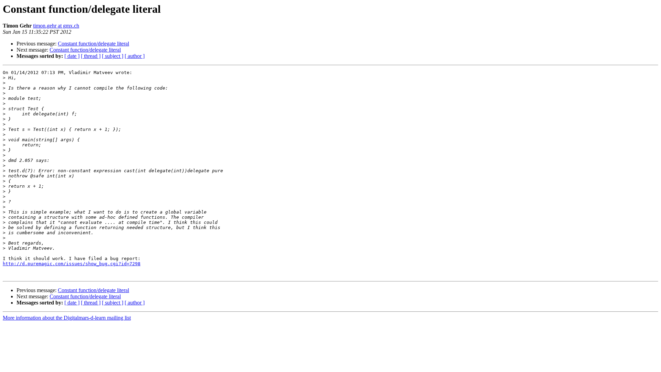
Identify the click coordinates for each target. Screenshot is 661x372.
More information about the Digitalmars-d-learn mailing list (67, 318)
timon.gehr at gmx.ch (56, 26)
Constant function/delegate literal (93, 43)
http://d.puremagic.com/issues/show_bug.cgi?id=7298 (71, 263)
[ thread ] (91, 56)
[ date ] (72, 56)
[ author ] (135, 56)
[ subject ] (112, 56)
